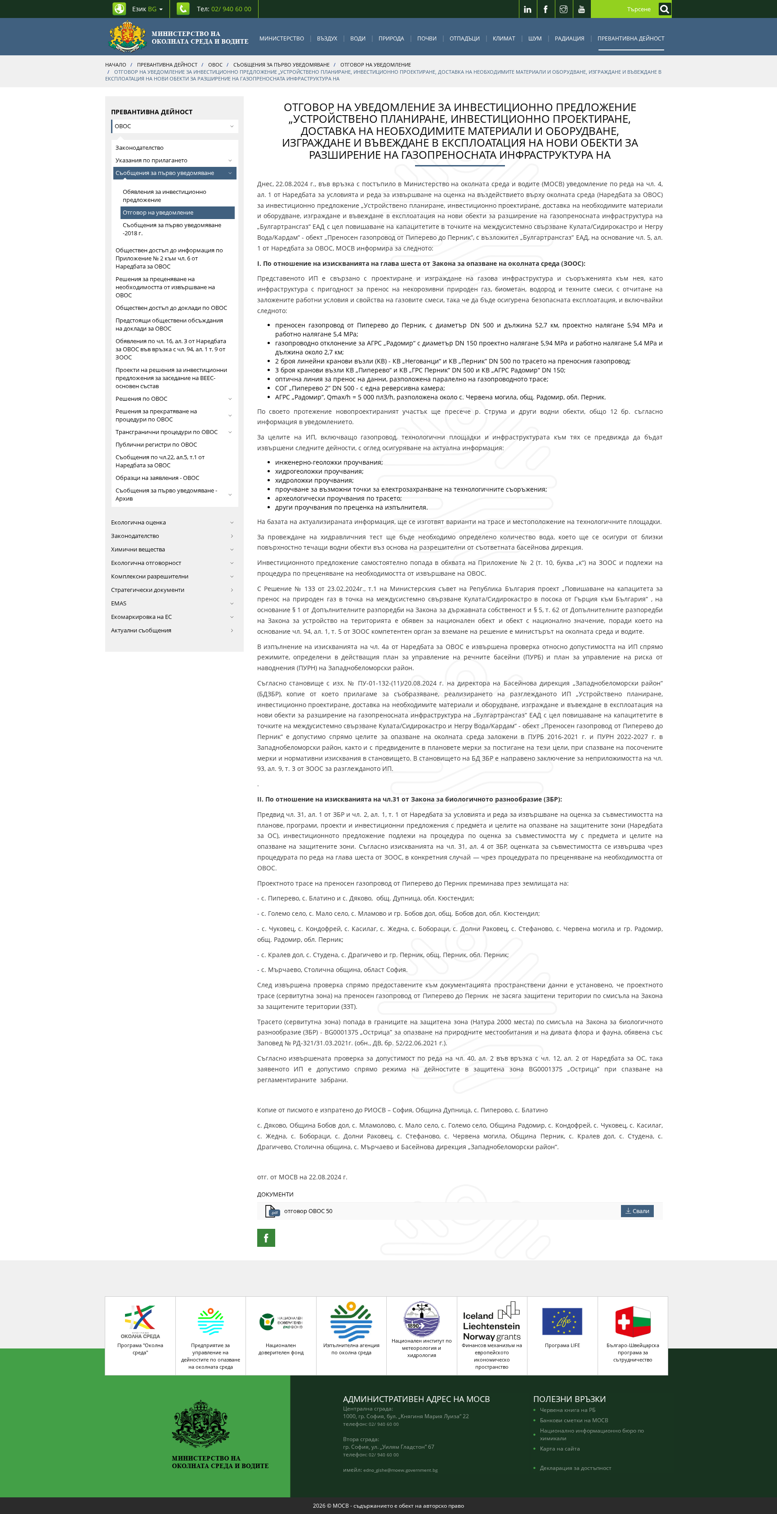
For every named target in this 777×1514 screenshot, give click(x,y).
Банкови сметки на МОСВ (574, 1420)
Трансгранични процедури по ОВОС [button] (167, 432)
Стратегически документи (147, 590)
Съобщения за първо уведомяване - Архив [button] (166, 494)
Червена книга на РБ (567, 1409)
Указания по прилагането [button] (152, 160)
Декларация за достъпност (576, 1467)
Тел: (224, 8)
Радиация (570, 38)
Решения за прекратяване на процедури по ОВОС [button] (156, 415)
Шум (535, 38)
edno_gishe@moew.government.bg (400, 1470)
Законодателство (140, 148)
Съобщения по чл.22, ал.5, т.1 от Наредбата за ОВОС (160, 461)
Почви (427, 38)
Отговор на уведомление (158, 212)
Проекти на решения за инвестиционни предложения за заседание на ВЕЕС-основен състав (171, 378)
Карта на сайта (560, 1448)
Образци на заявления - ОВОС (157, 478)
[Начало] (178, 36)
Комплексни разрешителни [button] (149, 576)
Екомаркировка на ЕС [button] (141, 617)
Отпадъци (465, 38)
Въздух (327, 38)
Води (358, 38)
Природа (391, 38)
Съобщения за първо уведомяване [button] (165, 173)
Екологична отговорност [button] (146, 563)
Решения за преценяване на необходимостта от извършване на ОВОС (165, 287)
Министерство (281, 38)
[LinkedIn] (528, 9)
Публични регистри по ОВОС (156, 444)
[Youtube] (582, 9)
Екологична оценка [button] (138, 522)
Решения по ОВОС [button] (141, 399)
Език (144, 8)
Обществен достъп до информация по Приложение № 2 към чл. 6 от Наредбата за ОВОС (169, 258)
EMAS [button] (118, 603)
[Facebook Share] (266, 1238)
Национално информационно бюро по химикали (592, 1434)
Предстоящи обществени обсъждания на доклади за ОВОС (169, 324)
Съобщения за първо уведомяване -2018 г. (172, 229)
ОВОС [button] (123, 126)
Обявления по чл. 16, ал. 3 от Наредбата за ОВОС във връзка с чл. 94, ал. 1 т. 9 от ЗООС (171, 349)
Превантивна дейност (631, 38)
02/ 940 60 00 (384, 1424)
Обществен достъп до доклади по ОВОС (171, 308)
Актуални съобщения (141, 630)
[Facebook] (546, 9)
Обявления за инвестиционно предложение (164, 196)
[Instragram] (564, 9)
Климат (504, 38)
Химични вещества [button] (138, 549)
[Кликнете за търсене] (663, 9)
